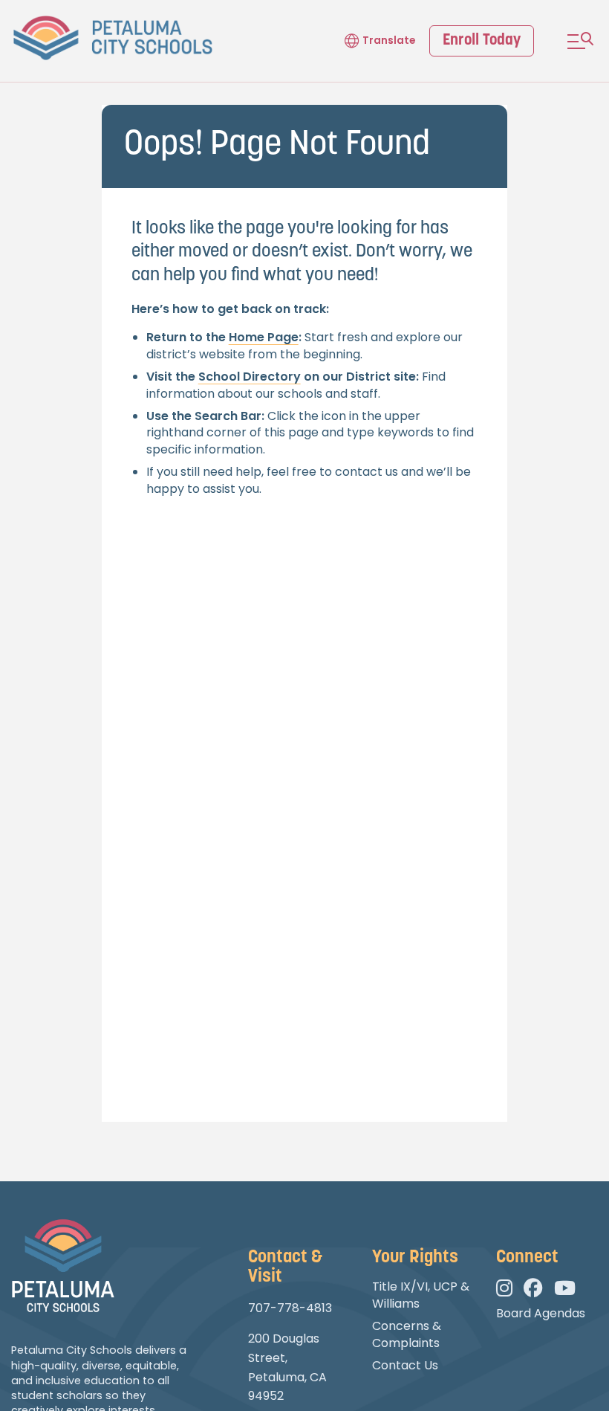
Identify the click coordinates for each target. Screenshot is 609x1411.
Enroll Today (482, 40)
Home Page (264, 337)
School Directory (249, 376)
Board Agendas (540, 1313)
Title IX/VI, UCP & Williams (420, 1294)
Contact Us (405, 1365)
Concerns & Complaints (406, 1334)
